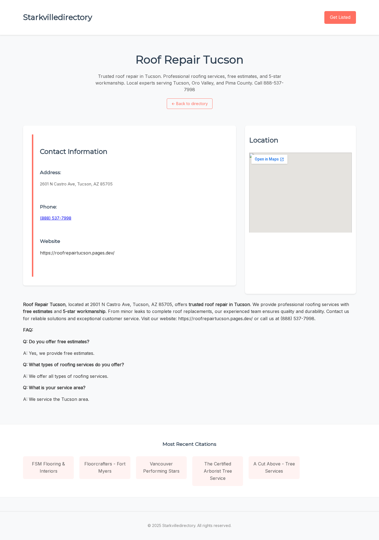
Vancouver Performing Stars (161, 467)
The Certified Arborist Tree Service (218, 471)
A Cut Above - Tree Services (274, 467)
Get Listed (340, 17)
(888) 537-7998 (55, 218)
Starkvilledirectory (57, 17)
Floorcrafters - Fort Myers (104, 467)
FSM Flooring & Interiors (48, 467)
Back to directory (189, 103)
